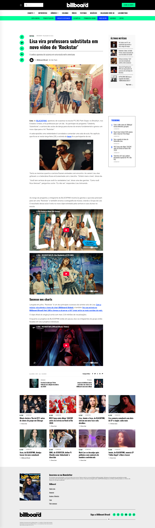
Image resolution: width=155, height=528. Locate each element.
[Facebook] (114, 514)
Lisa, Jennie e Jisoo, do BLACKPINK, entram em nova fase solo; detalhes (92, 420)
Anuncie (51, 492)
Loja (50, 500)
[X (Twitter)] (122, 514)
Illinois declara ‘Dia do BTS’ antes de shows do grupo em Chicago (32, 419)
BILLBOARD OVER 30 (107, 13)
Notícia (32, 36)
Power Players (48, 18)
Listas (121, 18)
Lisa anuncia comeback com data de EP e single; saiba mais (120, 419)
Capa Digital (35, 18)
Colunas (65, 13)
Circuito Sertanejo (63, 18)
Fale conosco (53, 503)
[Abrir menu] (21, 5)
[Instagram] (118, 514)
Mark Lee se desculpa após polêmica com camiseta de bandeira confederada (89, 455)
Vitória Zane (113, 424)
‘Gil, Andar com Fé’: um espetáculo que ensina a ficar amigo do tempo (125, 44)
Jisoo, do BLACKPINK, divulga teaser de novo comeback (30, 453)
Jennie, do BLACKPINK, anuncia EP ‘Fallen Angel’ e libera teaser (121, 453)
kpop (69, 136)
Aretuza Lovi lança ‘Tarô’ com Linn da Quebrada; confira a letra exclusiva (125, 61)
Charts (30, 13)
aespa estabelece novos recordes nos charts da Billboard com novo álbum (84, 385)
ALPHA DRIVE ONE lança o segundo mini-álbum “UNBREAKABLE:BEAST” (125, 79)
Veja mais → (129, 84)
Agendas (113, 18)
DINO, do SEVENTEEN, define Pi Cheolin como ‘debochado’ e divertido (60, 455)
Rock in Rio (103, 18)
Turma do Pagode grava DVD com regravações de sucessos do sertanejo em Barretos (125, 70)
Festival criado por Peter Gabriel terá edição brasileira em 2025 (50, 385)
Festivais (83, 13)
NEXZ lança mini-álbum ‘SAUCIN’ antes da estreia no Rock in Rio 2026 (61, 420)
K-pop (21, 415)
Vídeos (74, 13)
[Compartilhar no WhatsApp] (22, 48)
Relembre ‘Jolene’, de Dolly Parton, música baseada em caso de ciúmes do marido (126, 53)
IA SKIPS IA (77, 18)
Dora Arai (24, 424)
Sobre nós (52, 489)
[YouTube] (126, 514)
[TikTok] (130, 514)
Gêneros (54, 13)
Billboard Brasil (42, 60)
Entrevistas (42, 13)
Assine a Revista (54, 496)
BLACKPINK (41, 121)
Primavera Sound (90, 18)
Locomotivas (123, 13)
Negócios (93, 13)
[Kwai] (133, 514)
